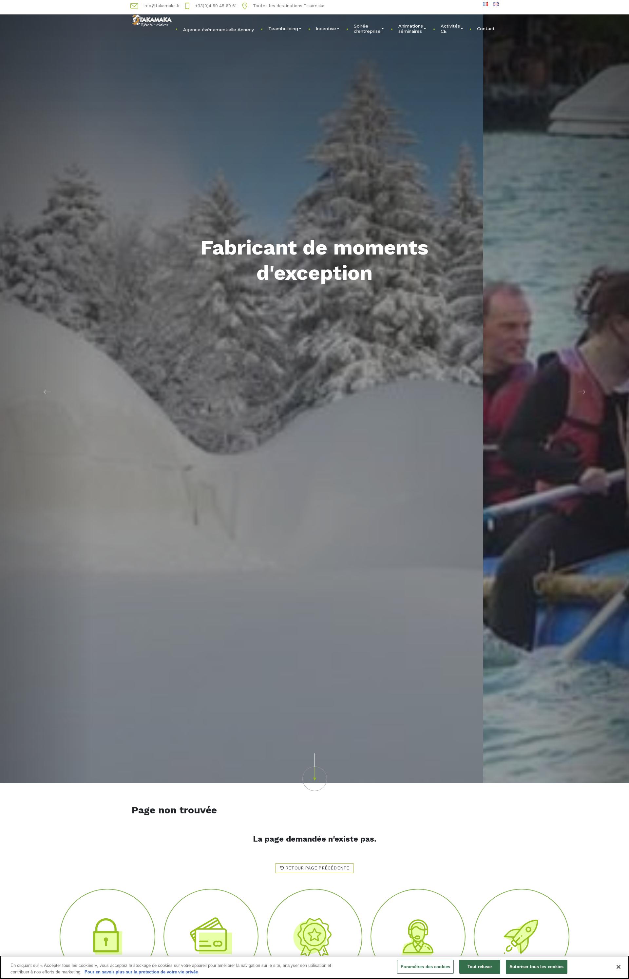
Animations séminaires (410, 28)
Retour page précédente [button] (317, 868)
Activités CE (450, 28)
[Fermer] (618, 967)
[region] (314, 967)
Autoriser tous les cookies (536, 966)
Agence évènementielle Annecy (218, 29)
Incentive (326, 28)
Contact (486, 28)
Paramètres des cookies (425, 966)
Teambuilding (283, 28)
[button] (47, 391)
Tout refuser (479, 966)
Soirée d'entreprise (367, 28)
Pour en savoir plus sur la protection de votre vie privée (141, 971)
